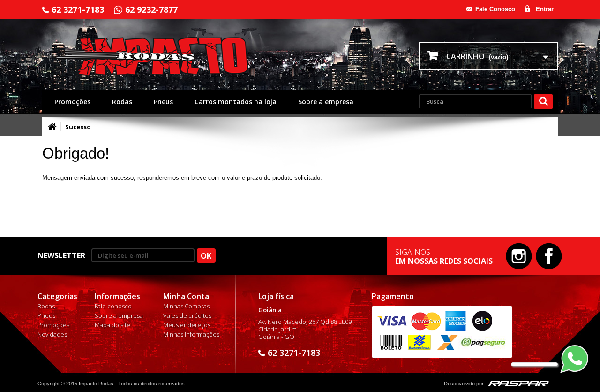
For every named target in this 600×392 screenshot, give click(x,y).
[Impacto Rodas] (165, 56)
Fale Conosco (495, 9)
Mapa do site (112, 325)
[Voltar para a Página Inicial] (52, 126)
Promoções (72, 101)
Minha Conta (186, 296)
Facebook (549, 256)
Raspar (518, 383)
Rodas (122, 101)
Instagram (519, 256)
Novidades (52, 334)
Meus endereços (186, 325)
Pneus (163, 101)
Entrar (545, 9)
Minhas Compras (186, 306)
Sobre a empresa (325, 101)
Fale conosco (113, 306)
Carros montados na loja (236, 101)
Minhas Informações (191, 334)
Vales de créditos (187, 315)
